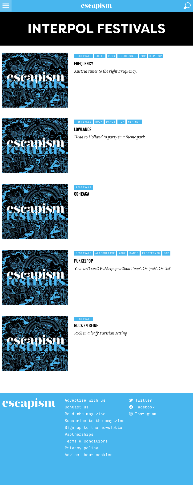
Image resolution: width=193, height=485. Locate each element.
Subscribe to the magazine (95, 421)
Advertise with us (85, 400)
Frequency (83, 63)
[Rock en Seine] (35, 345)
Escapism (28, 404)
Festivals (84, 55)
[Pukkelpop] (35, 279)
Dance (110, 121)
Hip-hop (155, 55)
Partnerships (79, 434)
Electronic (128, 55)
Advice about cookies (89, 455)
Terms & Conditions (86, 441)
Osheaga (81, 193)
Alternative (105, 253)
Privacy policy (81, 448)
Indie (99, 55)
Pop (143, 55)
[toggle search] (187, 6)
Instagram (145, 414)
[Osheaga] (35, 213)
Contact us (77, 407)
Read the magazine (85, 414)
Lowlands (83, 129)
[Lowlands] (35, 147)
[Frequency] (35, 82)
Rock (111, 55)
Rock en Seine (86, 325)
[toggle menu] (6, 6)
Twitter (142, 400)
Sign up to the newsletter (95, 427)
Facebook (143, 407)
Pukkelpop (83, 260)
